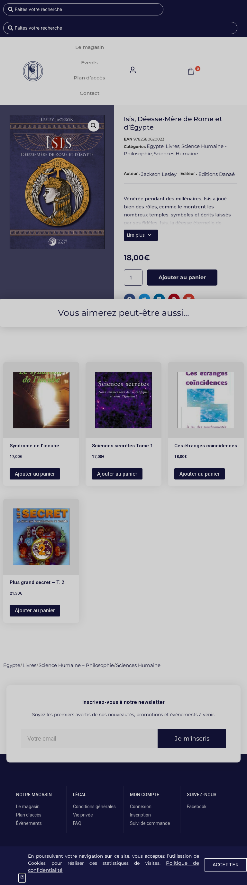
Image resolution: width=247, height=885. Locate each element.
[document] (123, 442)
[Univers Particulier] (22, 878)
